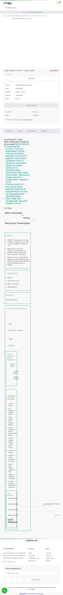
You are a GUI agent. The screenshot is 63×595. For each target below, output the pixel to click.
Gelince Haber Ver (31, 105)
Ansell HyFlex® (54, 71)
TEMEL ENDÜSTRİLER (11, 273)
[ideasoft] (23, 594)
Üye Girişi (48, 555)
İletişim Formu (32, 561)
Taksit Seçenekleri (31, 131)
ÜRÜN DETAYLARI (10, 494)
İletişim (30, 553)
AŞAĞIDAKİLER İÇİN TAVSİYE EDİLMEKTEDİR (11, 397)
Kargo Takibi (32, 555)
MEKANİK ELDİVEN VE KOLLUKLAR (24, 85)
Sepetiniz (48, 561)
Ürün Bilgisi (9, 131)
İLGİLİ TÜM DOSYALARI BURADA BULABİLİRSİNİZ (11, 357)
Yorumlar (19, 131)
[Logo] (7, 3)
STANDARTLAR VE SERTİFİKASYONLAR (16, 309)
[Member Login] (54, 3)
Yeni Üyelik (48, 553)
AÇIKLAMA (9, 235)
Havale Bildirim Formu (34, 558)
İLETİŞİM (8, 208)
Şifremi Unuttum (50, 558)
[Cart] (58, 3)
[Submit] (55, 573)
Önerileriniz (44, 131)
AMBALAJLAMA (10, 295)
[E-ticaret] (31, 594)
